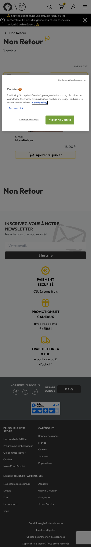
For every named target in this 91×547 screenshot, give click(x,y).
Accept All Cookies (60, 119)
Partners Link (16, 108)
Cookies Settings (29, 119)
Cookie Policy (39, 102)
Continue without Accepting (72, 80)
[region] (45, 103)
